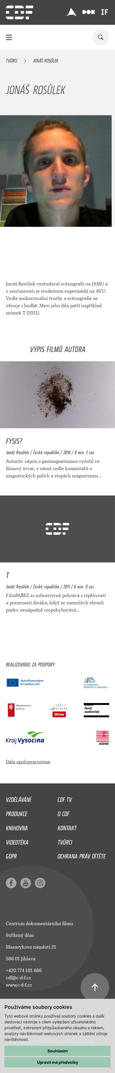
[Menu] (9, 37)
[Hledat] (100, 37)
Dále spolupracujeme (28, 761)
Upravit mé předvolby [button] (57, 1062)
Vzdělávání (18, 798)
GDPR (11, 855)
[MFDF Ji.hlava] (71, 12)
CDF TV (65, 798)
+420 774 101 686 (24, 970)
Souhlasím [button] (57, 1050)
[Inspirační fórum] (104, 12)
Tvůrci (11, 59)
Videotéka (17, 841)
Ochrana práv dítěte (82, 855)
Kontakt (67, 827)
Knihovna (17, 827)
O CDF (63, 812)
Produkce (16, 812)
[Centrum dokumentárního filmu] (19, 12)
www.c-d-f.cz (19, 985)
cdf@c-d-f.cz (18, 977)
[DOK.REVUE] (88, 12)
